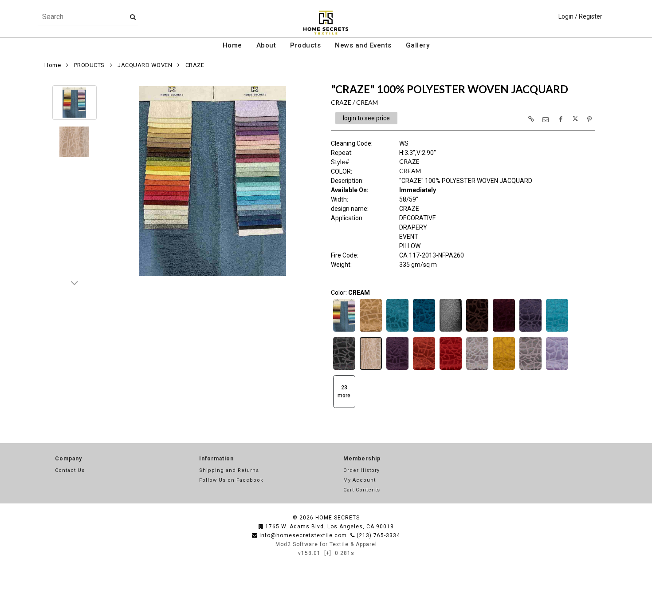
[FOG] (477, 368)
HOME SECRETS (337, 518)
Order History (361, 470)
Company (68, 459)
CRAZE (194, 65)
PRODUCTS (89, 65)
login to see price (366, 118)
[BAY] (424, 330)
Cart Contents (361, 490)
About (266, 45)
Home (232, 45)
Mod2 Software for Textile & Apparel (326, 544)
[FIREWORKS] (450, 368)
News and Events (363, 45)
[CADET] (530, 330)
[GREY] (530, 368)
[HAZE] (557, 368)
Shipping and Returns (229, 470)
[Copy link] (531, 119)
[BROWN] (477, 330)
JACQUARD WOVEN (145, 65)
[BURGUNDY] (504, 330)
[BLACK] (450, 330)
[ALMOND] (370, 330)
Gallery (418, 45)
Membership (362, 459)
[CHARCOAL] (344, 368)
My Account (359, 480)
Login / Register (580, 16)
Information (216, 459)
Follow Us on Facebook (231, 480)
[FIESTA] (424, 368)
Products (305, 45)
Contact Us (70, 470)
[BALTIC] (397, 330)
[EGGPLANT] (397, 368)
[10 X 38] (344, 330)
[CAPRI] (557, 330)
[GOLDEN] (504, 368)
